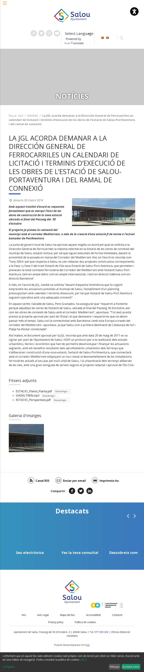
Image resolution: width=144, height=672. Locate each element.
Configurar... (9, 666)
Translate (77, 43)
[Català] (102, 37)
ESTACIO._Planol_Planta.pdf (34, 391)
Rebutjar (114, 666)
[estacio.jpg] (26, 438)
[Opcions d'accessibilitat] (134, 11)
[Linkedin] (89, 491)
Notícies (32, 116)
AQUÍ (83, 659)
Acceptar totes (131, 666)
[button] (5, 5)
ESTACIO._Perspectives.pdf (33, 400)
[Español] (107, 37)
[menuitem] (102, 37)
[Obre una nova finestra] (34, 33)
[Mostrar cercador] (121, 37)
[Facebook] (72, 491)
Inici (20, 116)
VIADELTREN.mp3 (27, 395)
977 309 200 (101, 632)
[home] (72, 15)
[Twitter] (81, 491)
